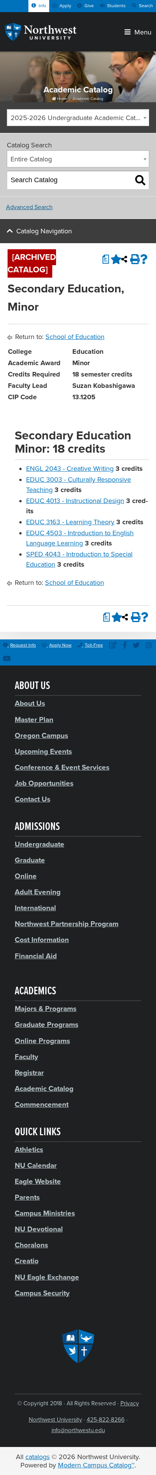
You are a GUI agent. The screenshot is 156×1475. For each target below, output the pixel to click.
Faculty (26, 1057)
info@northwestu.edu (78, 1430)
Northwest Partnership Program (67, 924)
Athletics (29, 1149)
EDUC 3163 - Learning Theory (70, 522)
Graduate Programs (46, 1024)
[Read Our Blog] (113, 646)
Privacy (129, 1403)
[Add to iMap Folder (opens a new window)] (114, 259)
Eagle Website (38, 1181)
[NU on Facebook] (125, 646)
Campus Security (42, 1293)
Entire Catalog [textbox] (31, 159)
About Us (30, 703)
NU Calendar (36, 1165)
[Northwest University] (40, 38)
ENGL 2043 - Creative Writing (70, 468)
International (35, 908)
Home (61, 99)
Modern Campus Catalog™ (96, 1465)
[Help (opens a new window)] (144, 259)
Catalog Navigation (44, 231)
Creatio (27, 1261)
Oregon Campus (41, 735)
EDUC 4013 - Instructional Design (75, 501)
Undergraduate (39, 844)
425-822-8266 (106, 1419)
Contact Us (32, 799)
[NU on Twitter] (136, 646)
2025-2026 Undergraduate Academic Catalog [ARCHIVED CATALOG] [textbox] (80, 118)
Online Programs (42, 1041)
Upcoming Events (43, 751)
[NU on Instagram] (149, 646)
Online (26, 876)
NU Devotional (39, 1229)
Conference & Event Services (62, 767)
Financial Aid (36, 956)
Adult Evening (38, 892)
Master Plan (34, 720)
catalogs (37, 1457)
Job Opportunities (44, 783)
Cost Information (42, 940)
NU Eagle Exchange (47, 1277)
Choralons (31, 1245)
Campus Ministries (45, 1213)
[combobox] (78, 117)
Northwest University (55, 1419)
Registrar (29, 1073)
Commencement (42, 1104)
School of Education (75, 337)
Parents (27, 1197)
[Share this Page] (124, 259)
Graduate (30, 860)
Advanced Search (29, 207)
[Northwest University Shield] (78, 1346)
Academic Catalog (88, 99)
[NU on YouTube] (7, 659)
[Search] (140, 180)
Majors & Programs (45, 1009)
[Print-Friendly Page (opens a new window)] (134, 259)
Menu (141, 31)
